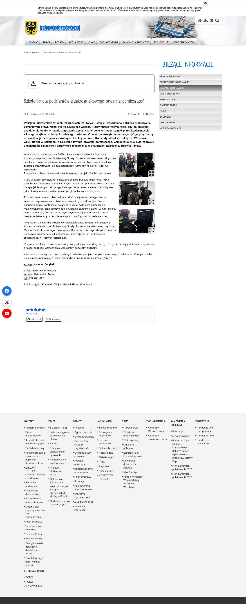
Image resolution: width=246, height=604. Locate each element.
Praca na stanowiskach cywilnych (57, 452)
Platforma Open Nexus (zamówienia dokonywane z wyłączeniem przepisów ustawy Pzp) (182, 452)
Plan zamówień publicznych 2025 (182, 468)
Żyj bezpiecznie (83, 433)
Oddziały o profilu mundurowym (60, 503)
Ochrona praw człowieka (33, 528)
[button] (217, 20)
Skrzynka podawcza (31, 485)
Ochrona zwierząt (84, 437)
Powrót (135, 114)
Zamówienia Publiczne (178, 424)
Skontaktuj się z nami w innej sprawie (34, 562)
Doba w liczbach (170, 94)
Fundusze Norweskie (203, 443)
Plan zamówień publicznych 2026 (182, 476)
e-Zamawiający (181, 436)
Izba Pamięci (130, 473)
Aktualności (49, 52)
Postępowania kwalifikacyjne (58, 462)
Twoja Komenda (155, 422)
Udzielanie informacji (80, 509)
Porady (77, 422)
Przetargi (177, 432)
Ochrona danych (34, 572)
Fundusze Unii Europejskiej (205, 430)
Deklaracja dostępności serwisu (130, 465)
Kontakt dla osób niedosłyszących (34, 443)
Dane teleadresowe (33, 435)
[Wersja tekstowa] (211, 20)
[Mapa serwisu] (205, 20)
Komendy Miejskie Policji (156, 430)
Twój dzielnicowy (34, 448)
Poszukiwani (167, 122)
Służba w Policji (58, 428)
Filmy (163, 111)
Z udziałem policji (84, 502)
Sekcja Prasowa (170, 76)
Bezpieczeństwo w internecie (83, 471)
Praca (51, 422)
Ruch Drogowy (33, 522)
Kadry (53, 444)
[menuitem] (33, 41)
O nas (125, 422)
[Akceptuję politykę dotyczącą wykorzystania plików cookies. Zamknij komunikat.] (205, 3)
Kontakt (29, 422)
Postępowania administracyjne (34, 501)
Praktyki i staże (34, 539)
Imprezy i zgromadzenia (82, 496)
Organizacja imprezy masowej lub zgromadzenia (35, 512)
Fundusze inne (205, 436)
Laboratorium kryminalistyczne (132, 455)
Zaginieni (165, 117)
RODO (29, 582)
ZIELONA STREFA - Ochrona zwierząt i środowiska (35, 473)
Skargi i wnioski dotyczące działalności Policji (34, 549)
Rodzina (79, 428)
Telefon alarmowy (35, 428)
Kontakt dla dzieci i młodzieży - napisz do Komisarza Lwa (35, 458)
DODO (29, 578)
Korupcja (79, 482)
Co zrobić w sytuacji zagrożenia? (81, 445)
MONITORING (33, 587)
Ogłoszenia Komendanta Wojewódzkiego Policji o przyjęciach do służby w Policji (59, 488)
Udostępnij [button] (36, 319)
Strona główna (32, 52)
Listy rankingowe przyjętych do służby (59, 436)
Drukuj (150, 114)
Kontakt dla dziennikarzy (32, 493)
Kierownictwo (130, 428)
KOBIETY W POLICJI (170, 128)
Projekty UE (202, 422)
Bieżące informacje (70, 52)
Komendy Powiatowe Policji (157, 438)
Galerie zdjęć (168, 105)
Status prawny (131, 441)
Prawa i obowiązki (80, 463)
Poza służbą (167, 99)
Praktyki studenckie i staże (56, 472)
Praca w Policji (33, 534)
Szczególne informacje (174, 82)
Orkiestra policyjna (128, 447)
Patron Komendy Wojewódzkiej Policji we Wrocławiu (132, 482)
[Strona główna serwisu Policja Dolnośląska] (200, 20)
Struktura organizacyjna (131, 435)
